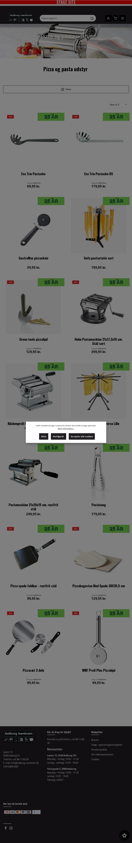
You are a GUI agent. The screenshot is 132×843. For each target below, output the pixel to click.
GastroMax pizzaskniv (33, 258)
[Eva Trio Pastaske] (33, 141)
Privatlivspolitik (99, 749)
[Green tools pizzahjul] (33, 307)
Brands (95, 740)
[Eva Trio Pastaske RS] (98, 141)
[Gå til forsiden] (21, 19)
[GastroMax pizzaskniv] (33, 225)
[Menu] (122, 18)
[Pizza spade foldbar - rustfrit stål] (33, 553)
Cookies (95, 759)
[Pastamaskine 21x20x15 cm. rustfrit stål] (33, 472)
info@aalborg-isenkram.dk (25, 763)
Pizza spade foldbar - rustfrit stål (33, 586)
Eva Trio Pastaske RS (98, 174)
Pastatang (99, 505)
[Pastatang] (98, 472)
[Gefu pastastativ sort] (98, 225)
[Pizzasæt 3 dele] (33, 638)
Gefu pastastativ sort (98, 258)
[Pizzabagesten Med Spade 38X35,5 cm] (98, 553)
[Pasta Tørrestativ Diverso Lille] (98, 391)
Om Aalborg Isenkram (102, 754)
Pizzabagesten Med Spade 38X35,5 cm (98, 586)
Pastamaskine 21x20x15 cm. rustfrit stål (33, 507)
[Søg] (92, 18)
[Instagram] (11, 829)
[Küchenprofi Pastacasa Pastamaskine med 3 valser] (33, 391)
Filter (68, 89)
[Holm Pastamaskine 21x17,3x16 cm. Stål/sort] (98, 307)
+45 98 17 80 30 (20, 759)
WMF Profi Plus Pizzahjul (98, 670)
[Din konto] (108, 18)
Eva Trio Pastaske (33, 174)
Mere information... (66, 428)
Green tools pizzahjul (33, 339)
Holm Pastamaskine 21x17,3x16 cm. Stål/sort (99, 341)
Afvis (43, 436)
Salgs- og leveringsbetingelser (106, 745)
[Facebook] (6, 829)
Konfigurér (58, 436)
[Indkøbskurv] (115, 18)
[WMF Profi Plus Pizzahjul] (98, 638)
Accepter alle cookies (82, 436)
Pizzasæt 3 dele (33, 670)
